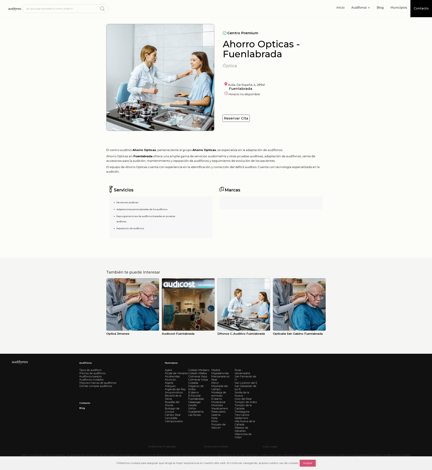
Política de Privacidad (162, 446)
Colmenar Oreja (198, 379)
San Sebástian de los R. (245, 387)
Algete (169, 382)
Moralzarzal (218, 402)
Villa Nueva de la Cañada (245, 423)
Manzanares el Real (220, 378)
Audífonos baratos (90, 376)
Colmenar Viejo (197, 376)
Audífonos (85, 362)
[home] (14, 8)
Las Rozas (194, 414)
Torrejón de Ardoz (246, 402)
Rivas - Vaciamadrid (242, 371)
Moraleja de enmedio (218, 394)
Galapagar (194, 402)
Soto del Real (243, 398)
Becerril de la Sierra (173, 397)
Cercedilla (171, 418)
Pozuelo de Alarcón (218, 426)
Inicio (340, 7)
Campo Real (172, 414)
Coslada (193, 382)
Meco (215, 382)
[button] (360, 7)
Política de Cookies (216, 446)
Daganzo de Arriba (196, 387)
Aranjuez (170, 386)
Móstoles (217, 405)
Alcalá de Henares (176, 373)
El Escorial (194, 395)
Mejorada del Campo (219, 387)
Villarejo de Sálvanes (241, 429)
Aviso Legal (270, 446)
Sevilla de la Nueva (242, 394)
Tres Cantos (242, 414)
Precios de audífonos (92, 373)
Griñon (192, 408)
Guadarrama (195, 411)
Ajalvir (168, 370)
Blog (380, 7)
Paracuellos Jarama (218, 413)
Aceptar (307, 463)
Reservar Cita (236, 118)
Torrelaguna (242, 411)
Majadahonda (220, 373)
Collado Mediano (198, 370)
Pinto (214, 421)
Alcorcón (170, 379)
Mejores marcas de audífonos (97, 382)
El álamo (193, 392)
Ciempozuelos (174, 421)
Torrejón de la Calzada (243, 407)
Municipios (398, 7)
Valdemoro (241, 418)
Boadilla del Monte (172, 403)
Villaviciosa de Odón (243, 435)
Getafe (192, 405)
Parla (214, 418)
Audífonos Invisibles (91, 379)
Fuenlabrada (196, 398)
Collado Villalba (197, 373)
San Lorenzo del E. (246, 382)
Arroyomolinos (174, 392)
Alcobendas (172, 376)
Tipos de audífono (90, 370)
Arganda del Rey (175, 389)
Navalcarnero (219, 408)
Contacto (84, 403)
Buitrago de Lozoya (172, 410)
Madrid (215, 370)
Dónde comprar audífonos (95, 386)
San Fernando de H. (245, 378)
